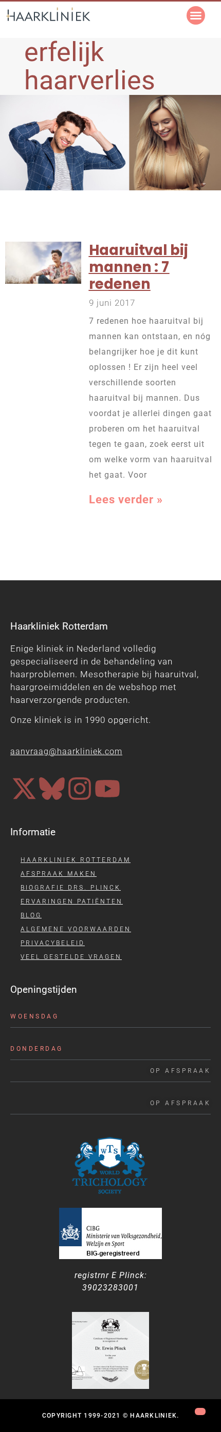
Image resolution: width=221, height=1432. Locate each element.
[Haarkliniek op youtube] (107, 788)
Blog (31, 915)
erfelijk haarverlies (89, 66)
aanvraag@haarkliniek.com (66, 751)
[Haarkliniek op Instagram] (80, 788)
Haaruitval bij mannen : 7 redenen (139, 267)
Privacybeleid (53, 943)
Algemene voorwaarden (76, 929)
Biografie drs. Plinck (71, 887)
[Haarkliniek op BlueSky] (52, 788)
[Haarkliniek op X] (24, 788)
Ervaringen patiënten (72, 901)
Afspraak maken (59, 873)
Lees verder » (126, 499)
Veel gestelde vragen (71, 956)
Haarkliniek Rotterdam (76, 860)
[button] (196, 15)
